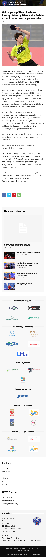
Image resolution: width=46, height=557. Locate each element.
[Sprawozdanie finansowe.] (23, 228)
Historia (5, 478)
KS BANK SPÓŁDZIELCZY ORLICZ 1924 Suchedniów (17, 3)
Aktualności (6, 472)
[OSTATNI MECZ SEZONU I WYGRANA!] (9, 255)
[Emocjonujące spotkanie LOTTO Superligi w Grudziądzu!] (9, 265)
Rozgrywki (23, 548)
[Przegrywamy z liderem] (9, 286)
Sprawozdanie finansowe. (17, 244)
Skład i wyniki (7, 497)
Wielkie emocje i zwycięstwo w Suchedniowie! (27, 274)
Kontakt (5, 484)
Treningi (5, 481)
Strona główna (7, 468)
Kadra (4, 475)
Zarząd (37, 548)
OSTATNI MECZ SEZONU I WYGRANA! (28, 253)
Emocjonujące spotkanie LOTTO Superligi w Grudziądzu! (27, 264)
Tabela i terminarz (8, 500)
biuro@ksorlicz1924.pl (15, 528)
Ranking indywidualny (10, 504)
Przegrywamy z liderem (25, 283)
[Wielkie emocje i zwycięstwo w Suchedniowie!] (9, 276)
